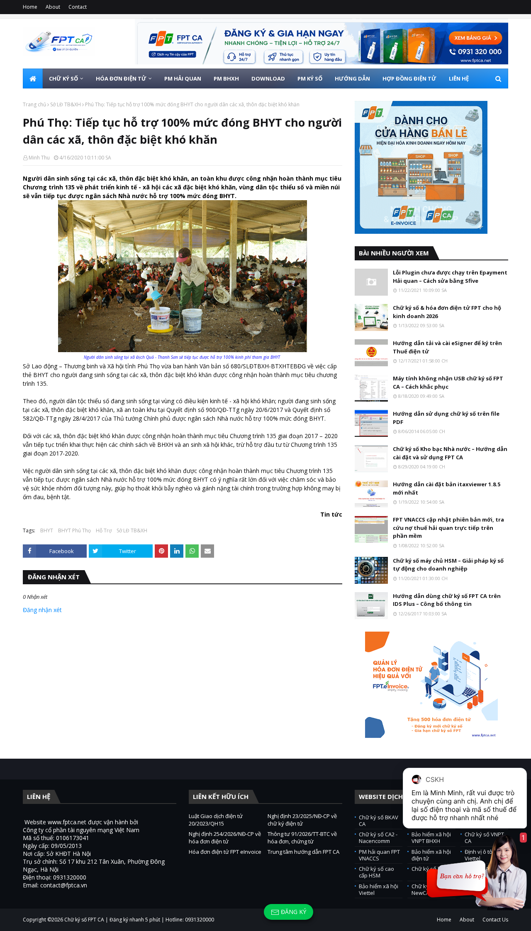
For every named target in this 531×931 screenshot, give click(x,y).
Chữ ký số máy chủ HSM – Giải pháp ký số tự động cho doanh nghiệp (448, 565)
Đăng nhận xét (42, 610)
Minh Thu (39, 157)
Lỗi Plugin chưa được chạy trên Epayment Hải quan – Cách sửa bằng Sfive (450, 276)
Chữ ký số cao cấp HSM (376, 872)
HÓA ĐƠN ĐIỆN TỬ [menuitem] (121, 78)
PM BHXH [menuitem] (226, 78)
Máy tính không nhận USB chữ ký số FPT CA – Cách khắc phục (448, 382)
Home (30, 6)
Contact (77, 6)
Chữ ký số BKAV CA (378, 820)
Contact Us (495, 919)
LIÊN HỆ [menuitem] (459, 78)
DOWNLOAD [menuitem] (268, 78)
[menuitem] (33, 78)
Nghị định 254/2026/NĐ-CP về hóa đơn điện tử (225, 837)
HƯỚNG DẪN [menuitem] (352, 78)
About (53, 6)
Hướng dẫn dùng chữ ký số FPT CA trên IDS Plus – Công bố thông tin (447, 600)
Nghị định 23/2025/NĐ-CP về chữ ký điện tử (302, 819)
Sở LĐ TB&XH (65, 104)
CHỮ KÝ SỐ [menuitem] (63, 78)
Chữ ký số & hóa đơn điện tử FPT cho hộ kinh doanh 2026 (447, 312)
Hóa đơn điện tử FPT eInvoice (225, 851)
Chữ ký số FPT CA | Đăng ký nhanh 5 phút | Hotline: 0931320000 (139, 919)
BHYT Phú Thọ (74, 530)
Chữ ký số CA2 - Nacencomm (378, 838)
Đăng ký (292, 912)
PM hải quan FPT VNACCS (379, 855)
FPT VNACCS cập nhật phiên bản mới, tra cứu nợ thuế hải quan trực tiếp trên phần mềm (448, 527)
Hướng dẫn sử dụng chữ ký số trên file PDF (446, 418)
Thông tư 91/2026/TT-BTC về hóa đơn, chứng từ (302, 837)
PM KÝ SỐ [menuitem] (309, 78)
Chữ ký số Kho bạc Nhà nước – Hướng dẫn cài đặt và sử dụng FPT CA (450, 453)
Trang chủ (34, 104)
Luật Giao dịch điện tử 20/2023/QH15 (216, 819)
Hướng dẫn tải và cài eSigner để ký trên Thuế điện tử (447, 347)
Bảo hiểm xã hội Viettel (378, 889)
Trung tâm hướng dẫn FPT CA (303, 851)
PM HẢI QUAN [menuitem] (182, 78)
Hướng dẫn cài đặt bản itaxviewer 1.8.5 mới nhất (446, 488)
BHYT (46, 530)
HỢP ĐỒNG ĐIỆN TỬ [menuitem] (409, 78)
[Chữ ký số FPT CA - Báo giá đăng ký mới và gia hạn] (321, 41)
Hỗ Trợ (104, 530)
